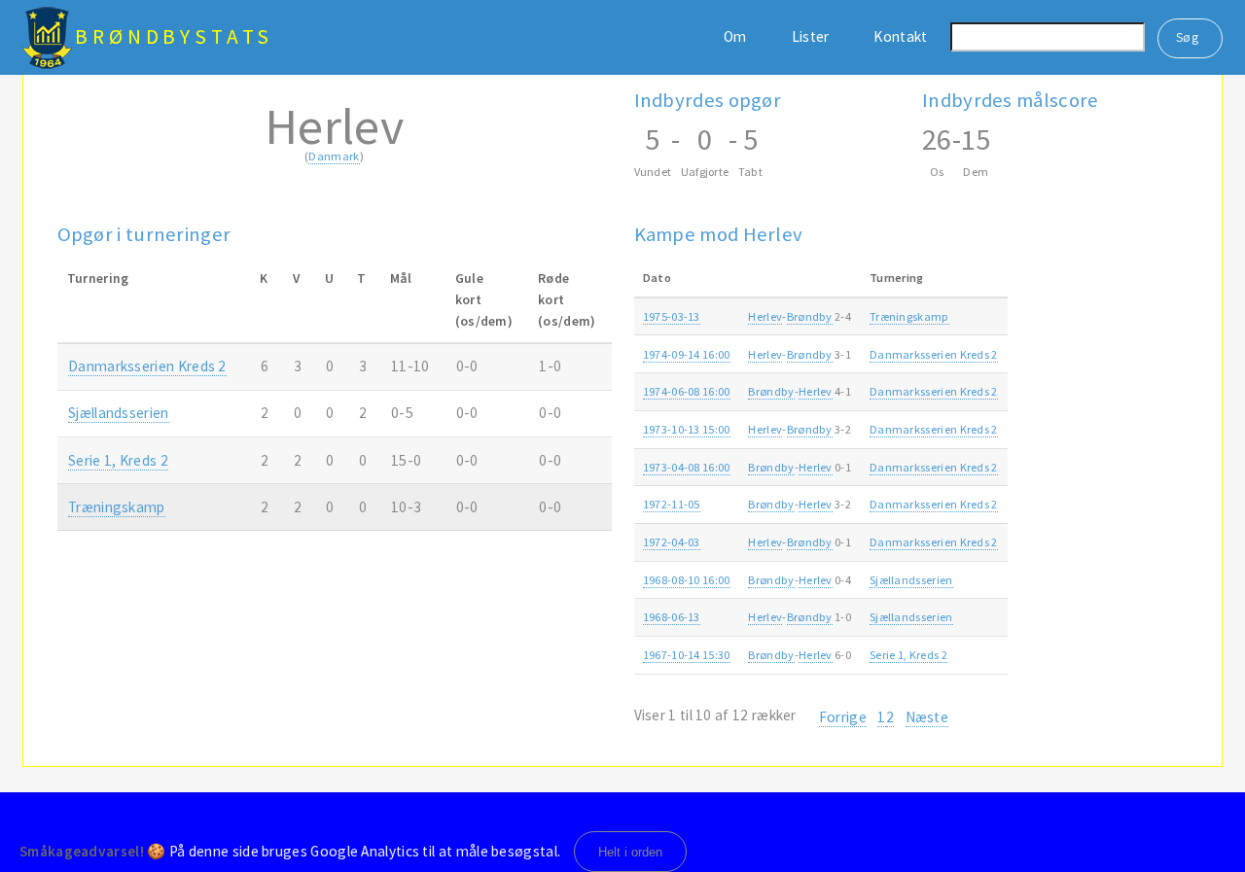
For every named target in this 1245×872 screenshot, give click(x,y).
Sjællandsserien (118, 412)
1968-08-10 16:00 (686, 580)
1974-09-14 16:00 (686, 354)
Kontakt (900, 36)
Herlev (765, 316)
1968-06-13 (671, 617)
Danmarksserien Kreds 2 (147, 366)
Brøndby (810, 316)
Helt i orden (630, 852)
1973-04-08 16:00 (686, 467)
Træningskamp (116, 507)
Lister (811, 36)
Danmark (333, 156)
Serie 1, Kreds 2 (118, 460)
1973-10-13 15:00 (686, 429)
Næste (927, 717)
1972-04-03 (671, 542)
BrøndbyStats (174, 36)
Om (735, 36)
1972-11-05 (671, 504)
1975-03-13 (671, 316)
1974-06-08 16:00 (686, 391)
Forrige (843, 717)
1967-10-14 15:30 (686, 654)
